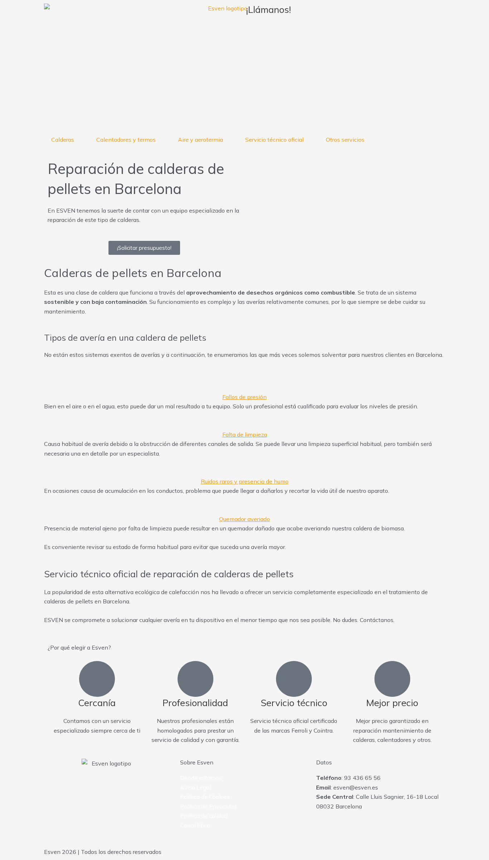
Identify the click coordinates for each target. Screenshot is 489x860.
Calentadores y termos (126, 139)
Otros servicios (345, 139)
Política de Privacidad (208, 806)
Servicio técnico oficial (274, 139)
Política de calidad (204, 815)
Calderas (62, 139)
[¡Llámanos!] (300, 12)
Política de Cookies (205, 796)
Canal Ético (195, 825)
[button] (244, 392)
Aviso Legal (195, 787)
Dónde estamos (201, 777)
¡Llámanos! (268, 9)
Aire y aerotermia (200, 139)
